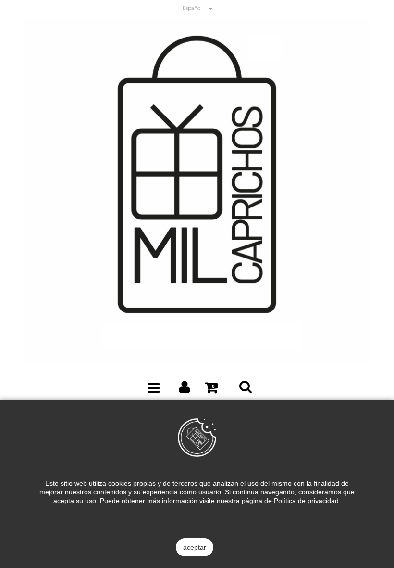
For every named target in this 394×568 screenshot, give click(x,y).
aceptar (194, 547)
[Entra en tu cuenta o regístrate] (184, 389)
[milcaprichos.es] (197, 190)
